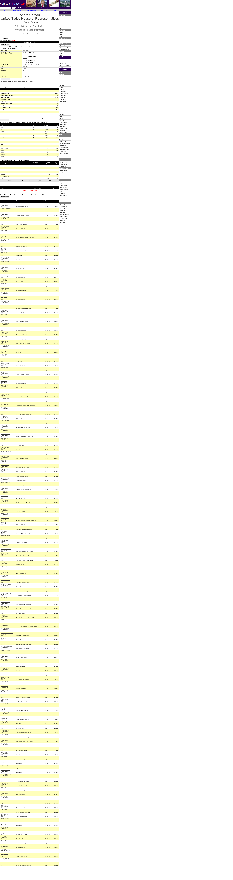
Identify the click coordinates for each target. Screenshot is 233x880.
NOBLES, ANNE (4, 721)
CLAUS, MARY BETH (5, 712)
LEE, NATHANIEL (4, 416)
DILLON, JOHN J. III (5, 487)
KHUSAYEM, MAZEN (5, 765)
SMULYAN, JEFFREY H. (5, 504)
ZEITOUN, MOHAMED (5, 518)
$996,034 (25, 52)
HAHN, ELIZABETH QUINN (6, 429)
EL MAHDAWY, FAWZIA (5, 447)
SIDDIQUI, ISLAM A (4, 823)
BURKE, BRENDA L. (5, 792)
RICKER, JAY (3, 562)
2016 (11, 40)
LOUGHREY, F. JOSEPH (5, 650)
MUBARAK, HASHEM (5, 403)
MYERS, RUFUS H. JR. (5, 434)
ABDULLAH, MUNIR (5, 761)
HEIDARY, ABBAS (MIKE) (6, 526)
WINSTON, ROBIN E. (5, 319)
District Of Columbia (4, 148)
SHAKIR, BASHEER (4, 540)
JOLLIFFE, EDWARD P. (5, 602)
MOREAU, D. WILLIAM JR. (6, 584)
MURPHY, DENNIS (4, 314)
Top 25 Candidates (31, 10)
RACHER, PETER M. (5, 557)
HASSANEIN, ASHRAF (5, 394)
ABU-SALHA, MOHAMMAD (6, 451)
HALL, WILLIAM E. (4, 575)
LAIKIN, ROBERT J (4, 659)
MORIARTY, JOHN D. (5, 553)
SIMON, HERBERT (4, 597)
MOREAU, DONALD (4, 513)
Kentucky (2, 156)
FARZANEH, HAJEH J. (5, 217)
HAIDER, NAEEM (4, 407)
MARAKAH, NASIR (4, 350)
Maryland (2, 135)
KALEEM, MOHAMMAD (5, 690)
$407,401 (25, 54)
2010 (4, 40)
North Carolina (3, 137)
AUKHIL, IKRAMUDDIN (5, 420)
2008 (1, 40)
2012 (6, 40)
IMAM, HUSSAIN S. (4, 845)
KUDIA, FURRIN (4, 849)
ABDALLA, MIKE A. (4, 310)
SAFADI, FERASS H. (5, 460)
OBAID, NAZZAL (4, 566)
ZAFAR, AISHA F (4, 787)
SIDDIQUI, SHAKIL (4, 827)
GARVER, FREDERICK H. (6, 593)
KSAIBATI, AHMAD (4, 703)
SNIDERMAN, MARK (5, 628)
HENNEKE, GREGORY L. (6, 376)
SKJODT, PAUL (4, 248)
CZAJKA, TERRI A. (4, 672)
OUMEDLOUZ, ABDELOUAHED (7, 694)
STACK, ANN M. (4, 252)
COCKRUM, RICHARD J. (6, 641)
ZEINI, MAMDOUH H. (5, 699)
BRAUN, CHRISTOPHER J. (6, 549)
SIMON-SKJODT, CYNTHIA (6, 235)
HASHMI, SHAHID (4, 805)
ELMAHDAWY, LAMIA (5, 469)
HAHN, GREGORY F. (5, 301)
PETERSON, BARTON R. (6, 624)
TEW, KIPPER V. (4, 509)
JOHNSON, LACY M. (5, 266)
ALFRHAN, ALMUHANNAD (6, 571)
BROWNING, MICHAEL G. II (6, 204)
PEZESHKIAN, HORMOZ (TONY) (7, 535)
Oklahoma (2, 131)
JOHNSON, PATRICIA (5, 323)
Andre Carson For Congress (28, 76)
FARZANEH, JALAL (4, 367)
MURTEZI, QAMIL (4, 283)
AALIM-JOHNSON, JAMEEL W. (7, 633)
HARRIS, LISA (3, 615)
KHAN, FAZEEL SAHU (5, 606)
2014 (9, 40)
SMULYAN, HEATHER (5, 478)
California (2, 150)
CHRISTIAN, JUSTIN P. (5, 345)
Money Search (17, 10)
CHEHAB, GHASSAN (5, 681)
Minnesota (3, 154)
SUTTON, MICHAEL (5, 336)
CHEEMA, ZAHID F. (4, 522)
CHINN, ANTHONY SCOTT (6, 588)
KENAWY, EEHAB (4, 332)
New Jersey (3, 146)
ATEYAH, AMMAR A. (5, 840)
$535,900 (25, 58)
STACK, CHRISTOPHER (5, 257)
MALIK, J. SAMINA (4, 385)
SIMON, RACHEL (4, 292)
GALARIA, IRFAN (4, 389)
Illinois (2, 144)
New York (2, 139)
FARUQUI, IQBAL (4, 854)
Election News (44, 10)
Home (5, 10)
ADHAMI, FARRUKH (5, 858)
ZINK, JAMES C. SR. (5, 261)
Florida (2, 129)
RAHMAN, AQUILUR (5, 818)
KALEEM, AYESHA (4, 686)
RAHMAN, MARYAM (5, 708)
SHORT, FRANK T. (4, 500)
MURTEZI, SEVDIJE (5, 288)
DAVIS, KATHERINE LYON (6, 610)
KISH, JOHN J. (4, 619)
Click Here (11, 181)
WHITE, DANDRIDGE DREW (6, 646)
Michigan (2, 152)
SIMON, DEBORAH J (5, 226)
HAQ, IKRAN (3, 836)
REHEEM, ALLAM (4, 354)
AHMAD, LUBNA (4, 381)
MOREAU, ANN (4, 752)
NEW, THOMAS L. (4, 496)
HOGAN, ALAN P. (4, 213)
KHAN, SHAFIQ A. (4, 809)
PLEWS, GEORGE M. (5, 544)
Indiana (2, 127)
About (54, 10)
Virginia (2, 133)
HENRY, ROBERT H (5, 531)
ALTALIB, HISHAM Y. (5, 398)
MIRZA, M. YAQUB (4, 438)
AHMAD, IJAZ (3, 279)
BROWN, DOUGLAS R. (5, 655)
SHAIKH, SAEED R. (4, 783)
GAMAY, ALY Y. (3, 637)
